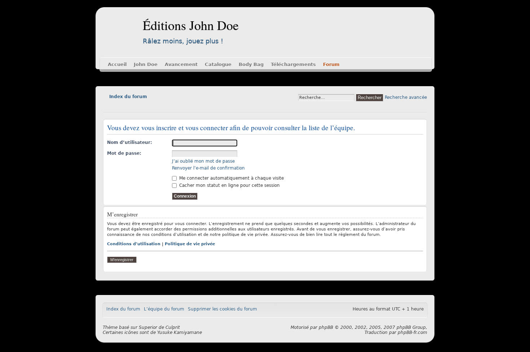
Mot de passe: (124, 153)
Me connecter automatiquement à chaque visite (231, 178)
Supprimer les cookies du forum (222, 309)
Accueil (117, 64)
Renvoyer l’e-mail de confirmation (208, 168)
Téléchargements (293, 64)
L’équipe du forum (164, 309)
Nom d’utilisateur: (129, 142)
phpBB (326, 327)
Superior (148, 327)
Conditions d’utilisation (133, 244)
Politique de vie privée (190, 244)
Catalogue (218, 64)
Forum (331, 64)
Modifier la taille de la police (108, 107)
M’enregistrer (121, 260)
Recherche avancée (406, 97)
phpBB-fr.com (412, 332)
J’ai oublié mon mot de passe (203, 161)
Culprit (172, 327)
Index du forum (128, 96)
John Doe (146, 64)
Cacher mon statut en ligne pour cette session (229, 185)
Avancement (181, 64)
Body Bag (251, 64)
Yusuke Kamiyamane (179, 332)
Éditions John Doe (191, 25)
